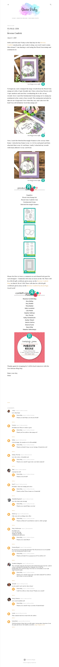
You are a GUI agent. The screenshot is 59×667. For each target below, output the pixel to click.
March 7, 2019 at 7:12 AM (27, 499)
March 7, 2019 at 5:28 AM (20, 469)
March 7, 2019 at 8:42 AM (27, 563)
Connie (14, 425)
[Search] (51, 4)
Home (14, 18)
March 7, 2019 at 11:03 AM (28, 444)
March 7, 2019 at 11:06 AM (28, 572)
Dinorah (14, 583)
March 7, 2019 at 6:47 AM (21, 484)
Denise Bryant (16, 547)
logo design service (40, 624)
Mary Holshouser (16, 528)
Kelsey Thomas (16, 454)
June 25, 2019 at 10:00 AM (24, 621)
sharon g (14, 513)
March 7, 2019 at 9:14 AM (22, 583)
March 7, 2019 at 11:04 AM (28, 489)
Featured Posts (33, 18)
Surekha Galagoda (17, 563)
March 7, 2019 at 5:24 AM (26, 454)
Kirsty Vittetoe (16, 598)
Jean (13, 469)
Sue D (13, 484)
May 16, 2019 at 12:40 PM (21, 613)
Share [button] (8, 402)
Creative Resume (22, 18)
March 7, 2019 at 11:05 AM (28, 537)
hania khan (15, 621)
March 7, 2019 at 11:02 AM (28, 415)
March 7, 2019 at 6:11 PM (28, 603)
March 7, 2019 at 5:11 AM (21, 440)
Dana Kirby (19, 415)
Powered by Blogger (30, 659)
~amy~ (14, 410)
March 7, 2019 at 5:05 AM (21, 425)
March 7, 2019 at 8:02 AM (23, 513)
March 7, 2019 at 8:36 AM (25, 547)
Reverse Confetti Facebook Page (37, 286)
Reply (13, 422)
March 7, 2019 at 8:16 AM (27, 528)
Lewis (13, 613)
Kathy (13, 440)
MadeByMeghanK (17, 499)
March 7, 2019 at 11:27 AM (25, 598)
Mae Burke (33, 662)
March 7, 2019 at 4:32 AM (21, 410)
